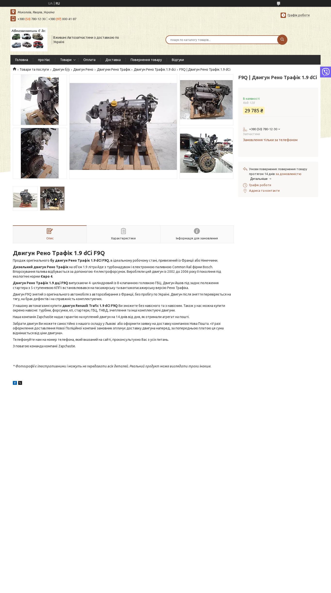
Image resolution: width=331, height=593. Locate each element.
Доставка (113, 59)
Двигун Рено (83, 69)
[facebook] (15, 384)
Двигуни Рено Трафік (113, 69)
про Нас (44, 59)
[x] (20, 384)
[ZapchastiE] (28, 39)
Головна (21, 59)
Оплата (89, 59)
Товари (65, 59)
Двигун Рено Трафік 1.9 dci (155, 69)
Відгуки (178, 59)
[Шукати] (282, 40)
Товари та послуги (34, 69)
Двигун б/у (61, 69)
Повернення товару (146, 59)
